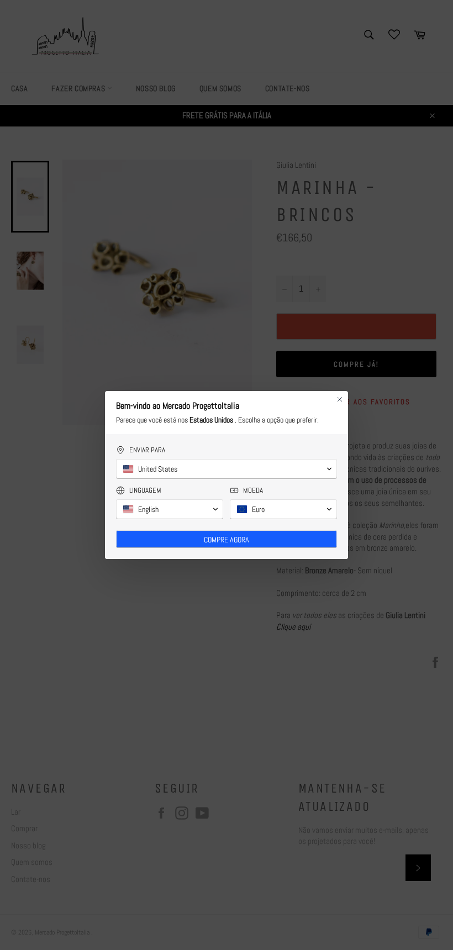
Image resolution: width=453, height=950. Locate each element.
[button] (226, 469)
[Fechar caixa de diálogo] (340, 399)
